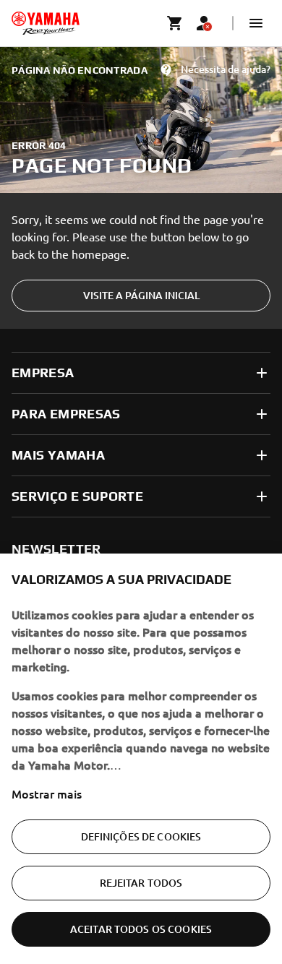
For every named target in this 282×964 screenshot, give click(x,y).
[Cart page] (175, 23)
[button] (256, 23)
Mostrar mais (47, 793)
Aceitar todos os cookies (141, 929)
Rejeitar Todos (141, 883)
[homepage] (46, 23)
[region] (141, 759)
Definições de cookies (141, 836)
